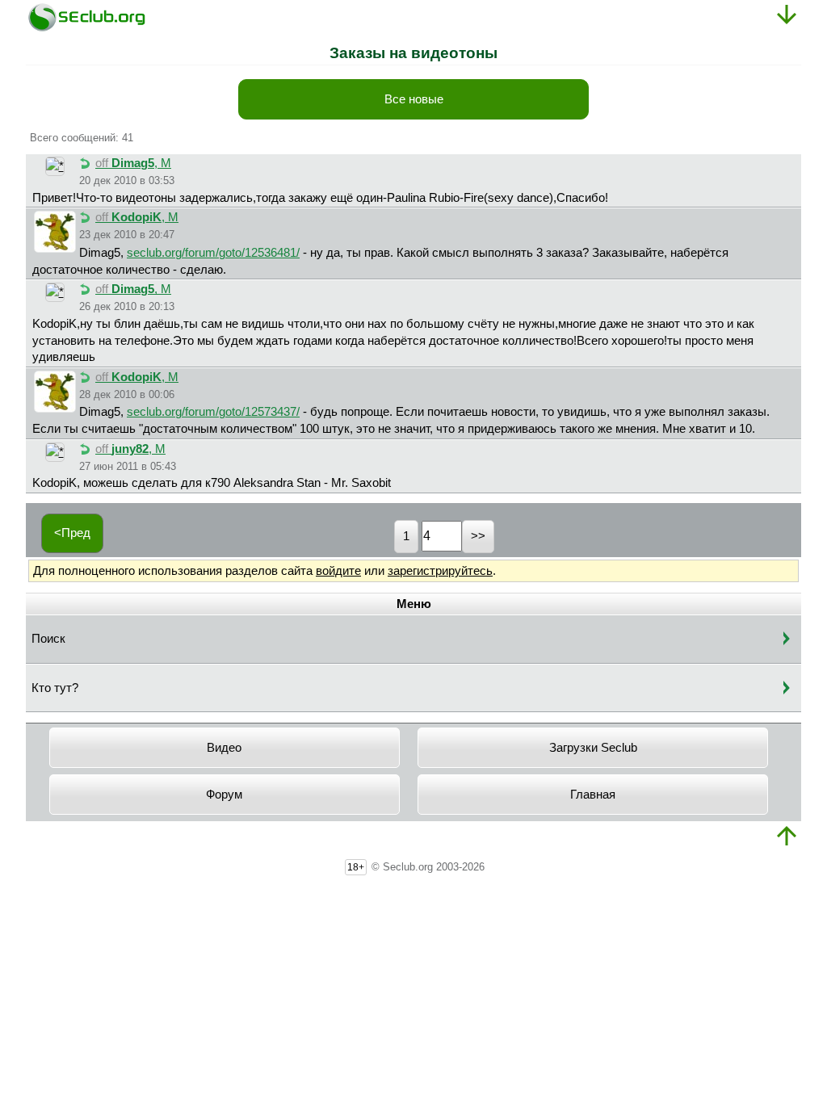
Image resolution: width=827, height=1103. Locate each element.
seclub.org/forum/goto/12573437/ (213, 411)
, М (133, 163)
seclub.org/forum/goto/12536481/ (213, 252)
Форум (224, 794)
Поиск (48, 638)
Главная (592, 794)
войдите (338, 570)
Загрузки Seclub (593, 747)
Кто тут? (54, 688)
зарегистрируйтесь (440, 570)
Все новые (413, 99)
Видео (224, 747)
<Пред (72, 532)
